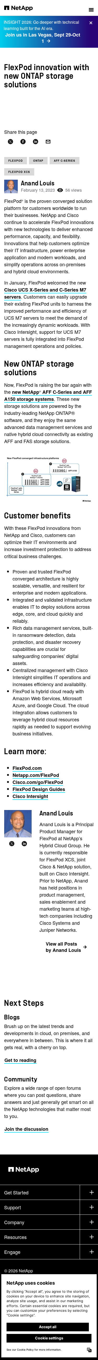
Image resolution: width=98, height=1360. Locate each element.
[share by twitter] (10, 141)
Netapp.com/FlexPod (36, 775)
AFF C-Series (64, 160)
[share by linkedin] (35, 141)
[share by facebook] (23, 141)
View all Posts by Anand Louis (63, 946)
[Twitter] (11, 843)
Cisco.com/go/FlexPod (38, 782)
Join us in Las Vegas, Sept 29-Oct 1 (42, 38)
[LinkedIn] (24, 843)
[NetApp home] (22, 8)
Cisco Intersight (30, 796)
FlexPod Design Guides (39, 789)
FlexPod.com (27, 768)
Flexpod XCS (19, 172)
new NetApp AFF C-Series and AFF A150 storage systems (48, 395)
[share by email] (48, 141)
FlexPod (15, 160)
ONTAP (38, 160)
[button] (91, 8)
